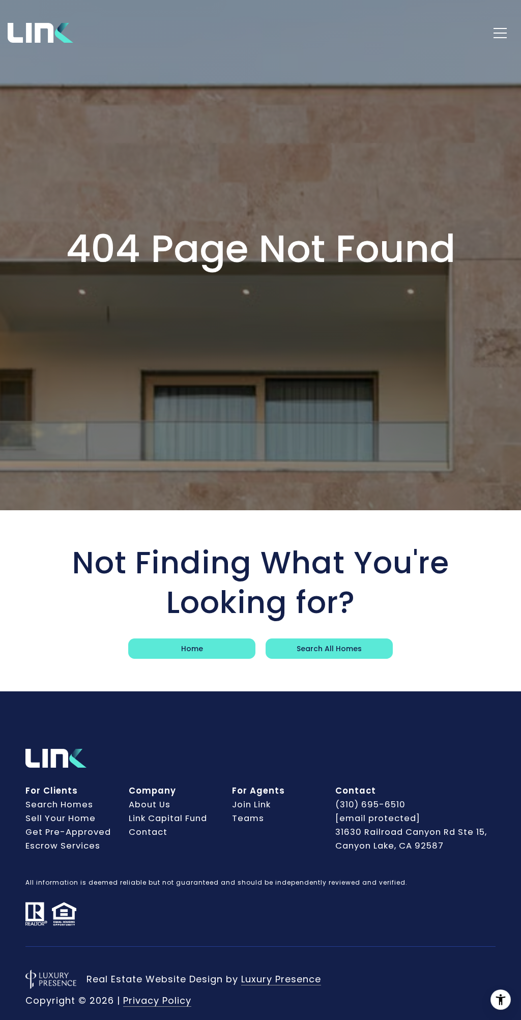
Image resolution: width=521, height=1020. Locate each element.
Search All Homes (329, 649)
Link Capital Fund (168, 818)
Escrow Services (62, 846)
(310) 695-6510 (370, 804)
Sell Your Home (60, 818)
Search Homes (59, 804)
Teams (248, 818)
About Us (149, 804)
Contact (148, 832)
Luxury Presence (281, 979)
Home (192, 649)
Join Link (251, 804)
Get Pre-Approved (68, 832)
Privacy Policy (157, 1000)
